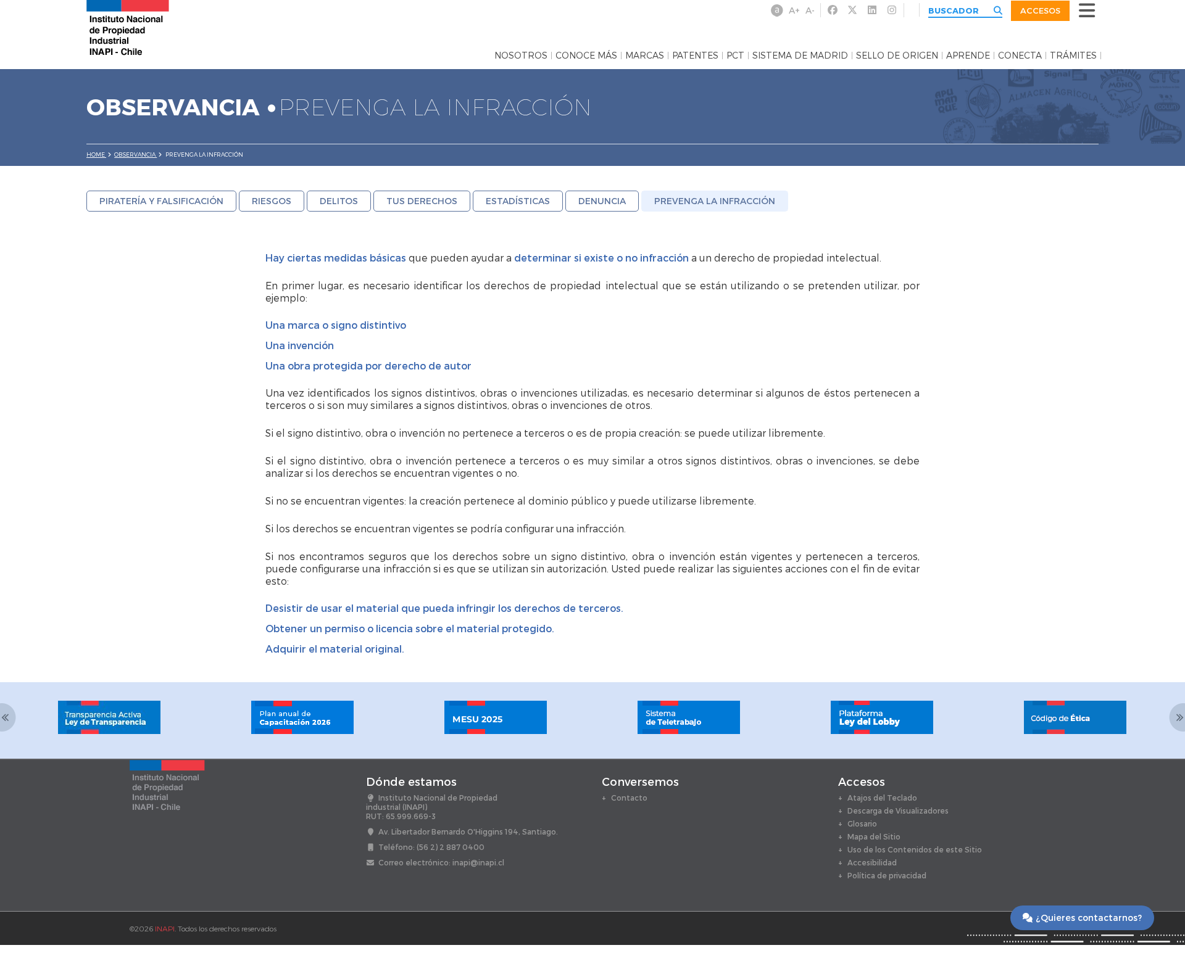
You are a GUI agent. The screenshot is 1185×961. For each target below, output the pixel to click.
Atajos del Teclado (882, 797)
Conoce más (586, 55)
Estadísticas (518, 201)
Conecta (1020, 55)
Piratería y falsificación (161, 201)
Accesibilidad (872, 862)
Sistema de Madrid (800, 55)
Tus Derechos (421, 201)
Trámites (1073, 55)
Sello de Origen (897, 55)
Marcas (644, 55)
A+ (794, 10)
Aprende (968, 55)
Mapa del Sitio (873, 836)
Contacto (629, 797)
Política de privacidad (886, 875)
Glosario (862, 823)
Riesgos (271, 201)
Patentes (695, 55)
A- (810, 10)
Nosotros (520, 55)
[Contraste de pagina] (777, 10)
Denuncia (602, 201)
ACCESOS (1040, 10)
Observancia (135, 154)
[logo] (127, 27)
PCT (735, 55)
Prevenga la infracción (714, 201)
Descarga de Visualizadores (898, 810)
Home (96, 154)
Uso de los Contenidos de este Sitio (914, 849)
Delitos (339, 201)
